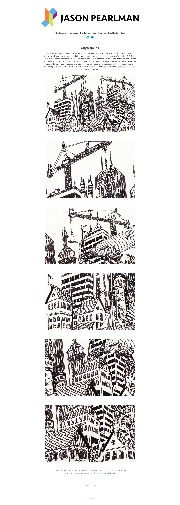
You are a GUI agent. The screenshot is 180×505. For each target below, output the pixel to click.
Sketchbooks (113, 33)
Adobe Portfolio (93, 498)
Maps (94, 33)
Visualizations (60, 33)
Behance (111, 473)
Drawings (102, 33)
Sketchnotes (85, 33)
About (122, 33)
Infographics (73, 33)
